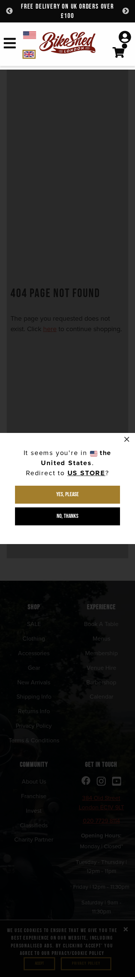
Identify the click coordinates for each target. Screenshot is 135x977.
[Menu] (10, 44)
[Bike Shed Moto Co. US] (31, 34)
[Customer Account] (124, 38)
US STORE (86, 473)
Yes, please (67, 494)
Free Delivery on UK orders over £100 (67, 11)
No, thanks (67, 516)
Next (125, 11)
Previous (9, 11)
